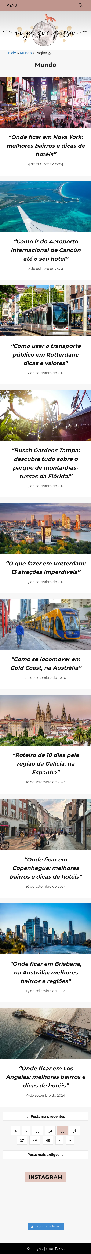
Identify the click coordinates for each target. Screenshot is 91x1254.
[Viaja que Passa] (45, 30)
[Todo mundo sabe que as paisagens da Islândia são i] (21, 1213)
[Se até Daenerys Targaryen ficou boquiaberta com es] (70, 1213)
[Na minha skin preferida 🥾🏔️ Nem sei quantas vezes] (21, 1198)
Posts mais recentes (45, 1116)
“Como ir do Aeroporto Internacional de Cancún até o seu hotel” (46, 250)
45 (48, 1140)
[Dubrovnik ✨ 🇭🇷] (45, 1198)
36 (75, 1131)
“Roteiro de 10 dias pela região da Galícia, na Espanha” (45, 764)
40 (35, 1140)
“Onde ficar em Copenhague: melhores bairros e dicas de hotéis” (46, 868)
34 (50, 1131)
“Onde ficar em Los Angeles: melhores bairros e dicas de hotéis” (45, 1077)
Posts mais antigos (46, 1154)
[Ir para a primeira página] (15, 1130)
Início (11, 53)
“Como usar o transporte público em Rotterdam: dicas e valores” (46, 355)
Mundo (26, 53)
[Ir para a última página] (70, 1140)
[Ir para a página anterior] (26, 1130)
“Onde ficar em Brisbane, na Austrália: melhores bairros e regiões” (45, 972)
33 (37, 1131)
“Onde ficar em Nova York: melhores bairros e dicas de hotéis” (45, 146)
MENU (11, 5)
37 (22, 1140)
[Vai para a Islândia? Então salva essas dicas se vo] (45, 1213)
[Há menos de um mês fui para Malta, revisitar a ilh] (70, 1198)
